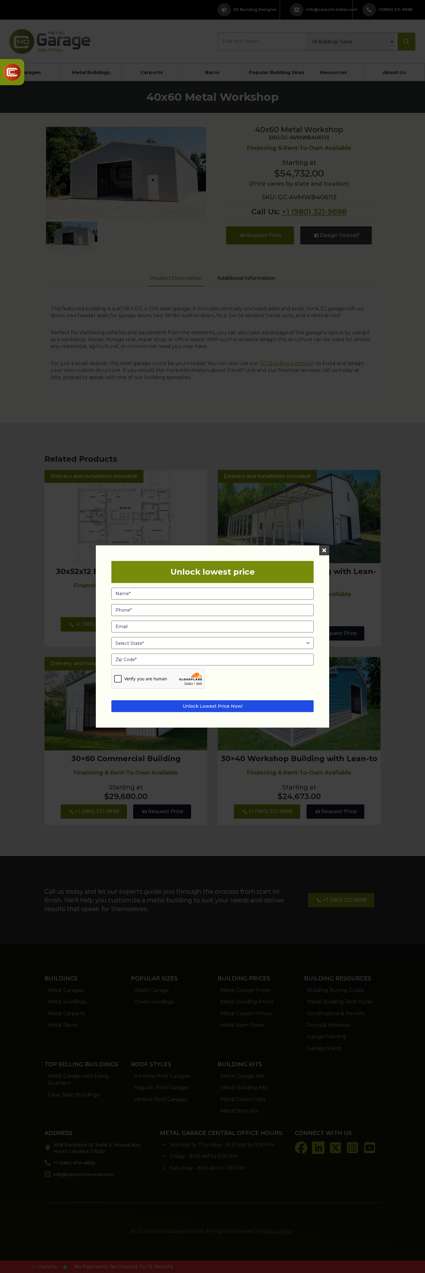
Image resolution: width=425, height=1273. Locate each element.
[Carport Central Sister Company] (12, 72)
